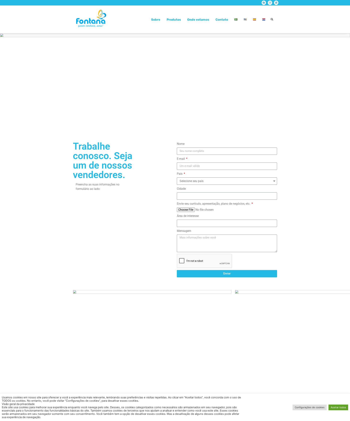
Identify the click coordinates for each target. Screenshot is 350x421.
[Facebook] (264, 3)
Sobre (155, 19)
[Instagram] (270, 3)
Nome (180, 144)
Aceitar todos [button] (338, 407)
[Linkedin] (276, 3)
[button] (272, 19)
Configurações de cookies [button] (309, 407)
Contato (221, 19)
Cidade (181, 188)
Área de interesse (188, 216)
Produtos (174, 19)
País (180, 173)
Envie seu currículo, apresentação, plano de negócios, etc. (214, 203)
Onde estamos (198, 19)
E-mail (181, 158)
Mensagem (184, 231)
